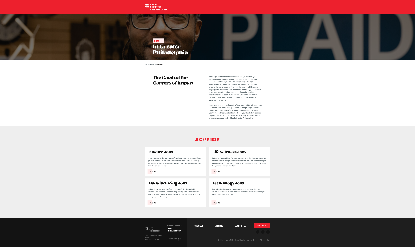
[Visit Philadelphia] (174, 229)
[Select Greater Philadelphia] (152, 229)
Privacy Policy (265, 240)
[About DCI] (180, 239)
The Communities (238, 225)
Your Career (152, 64)
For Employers (262, 225)
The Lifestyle (217, 225)
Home (146, 64)
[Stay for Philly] (156, 6)
